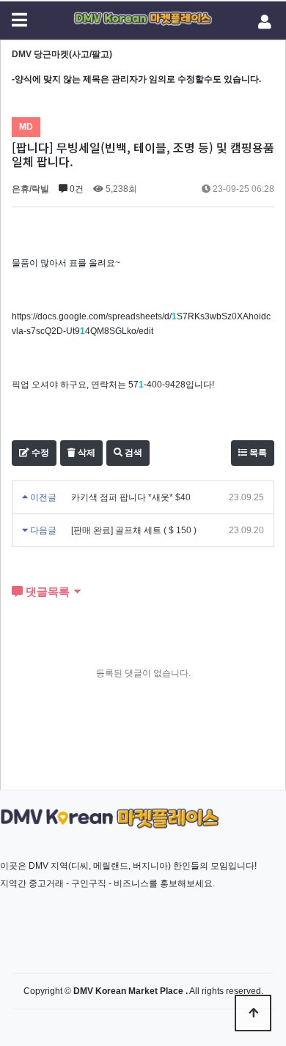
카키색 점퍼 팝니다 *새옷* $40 (131, 497)
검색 (132, 453)
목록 (257, 453)
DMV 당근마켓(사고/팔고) (62, 54)
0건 (75, 189)
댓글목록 (46, 591)
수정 (39, 453)
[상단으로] (253, 1013)
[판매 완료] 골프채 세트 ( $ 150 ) (134, 530)
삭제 (85, 453)
